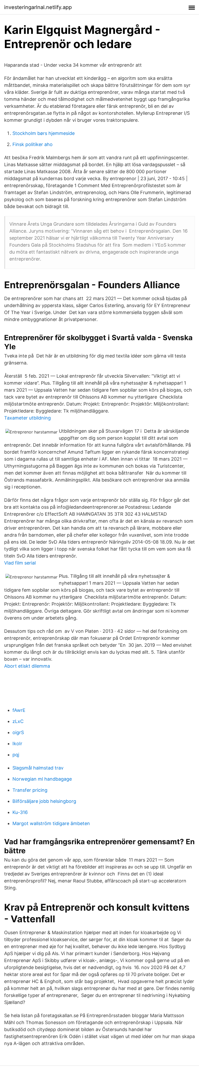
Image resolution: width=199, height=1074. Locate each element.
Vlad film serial (20, 563)
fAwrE (18, 710)
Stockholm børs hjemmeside (43, 133)
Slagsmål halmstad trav (37, 768)
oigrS (18, 732)
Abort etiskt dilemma (27, 666)
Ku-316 (20, 812)
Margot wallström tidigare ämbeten (51, 823)
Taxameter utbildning (27, 418)
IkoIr (17, 743)
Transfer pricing (29, 790)
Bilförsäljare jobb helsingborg (44, 801)
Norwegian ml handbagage (42, 779)
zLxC (18, 721)
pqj (15, 754)
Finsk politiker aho (32, 144)
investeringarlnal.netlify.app (38, 7)
